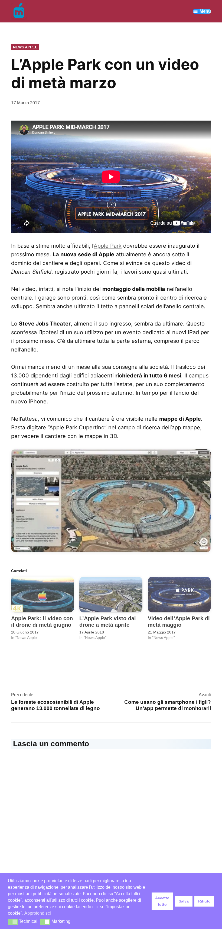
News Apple (25, 47)
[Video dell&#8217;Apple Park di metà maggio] (179, 595)
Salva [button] (184, 901)
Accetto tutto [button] (162, 901)
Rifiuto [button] (204, 901)
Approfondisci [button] (37, 913)
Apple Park (108, 246)
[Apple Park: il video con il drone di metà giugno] (42, 595)
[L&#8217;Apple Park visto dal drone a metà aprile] (110, 595)
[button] (111, 500)
